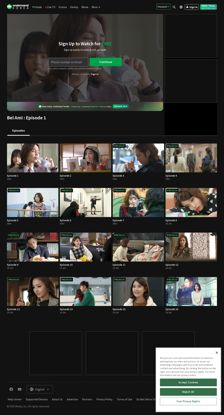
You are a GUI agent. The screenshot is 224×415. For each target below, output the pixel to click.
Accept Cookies (188, 382)
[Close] (217, 353)
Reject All (188, 391)
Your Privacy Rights (188, 401)
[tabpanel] (112, 230)
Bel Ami (15, 117)
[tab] (18, 131)
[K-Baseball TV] (163, 6)
